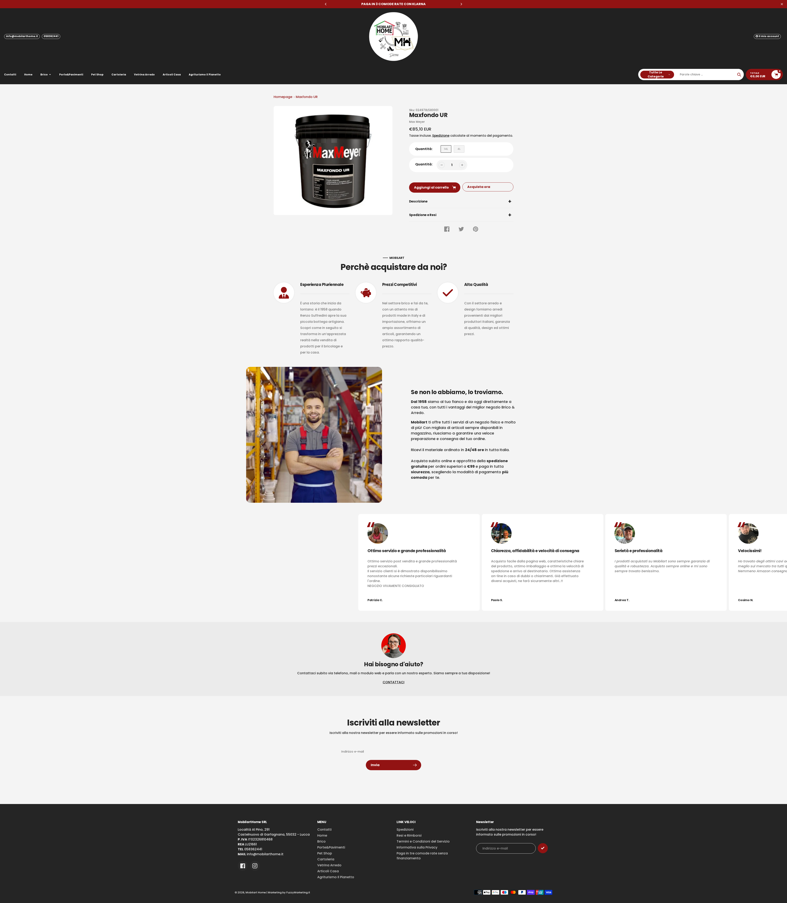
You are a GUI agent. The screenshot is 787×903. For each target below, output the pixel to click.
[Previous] (326, 4)
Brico (321, 841)
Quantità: (423, 164)
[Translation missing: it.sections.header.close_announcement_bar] (782, 4)
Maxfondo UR (307, 96)
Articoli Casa (328, 871)
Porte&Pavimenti (331, 847)
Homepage (283, 96)
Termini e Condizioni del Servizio (423, 841)
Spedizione (440, 135)
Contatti (324, 829)
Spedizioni (405, 829)
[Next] (461, 4)
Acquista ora (478, 186)
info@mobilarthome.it (22, 36)
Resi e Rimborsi (409, 835)
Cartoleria (325, 859)
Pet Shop (324, 853)
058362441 (51, 36)
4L (459, 149)
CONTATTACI (393, 682)
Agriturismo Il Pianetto (335, 877)
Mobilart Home (256, 892)
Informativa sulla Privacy (417, 847)
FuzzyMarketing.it (298, 892)
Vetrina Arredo (329, 865)
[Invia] (543, 848)
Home (322, 835)
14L (446, 149)
